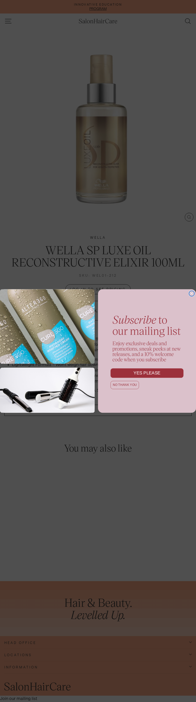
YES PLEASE (147, 373)
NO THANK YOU (125, 385)
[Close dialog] (191, 293)
